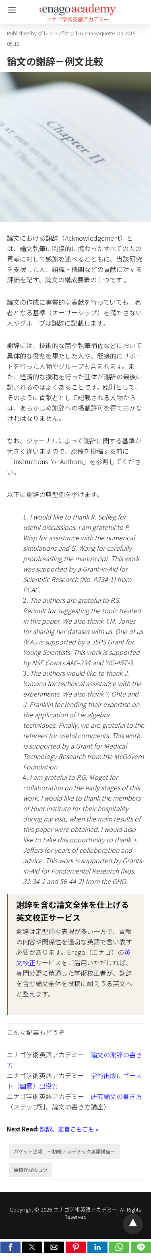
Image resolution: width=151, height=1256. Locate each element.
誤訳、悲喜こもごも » (69, 1129)
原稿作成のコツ (31, 1169)
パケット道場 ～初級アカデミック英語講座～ (64, 1151)
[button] (10, 1247)
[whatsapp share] (120, 1250)
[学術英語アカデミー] (77, 9)
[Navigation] (10, 10)
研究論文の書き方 (116, 1096)
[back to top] (133, 1224)
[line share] (141, 1250)
